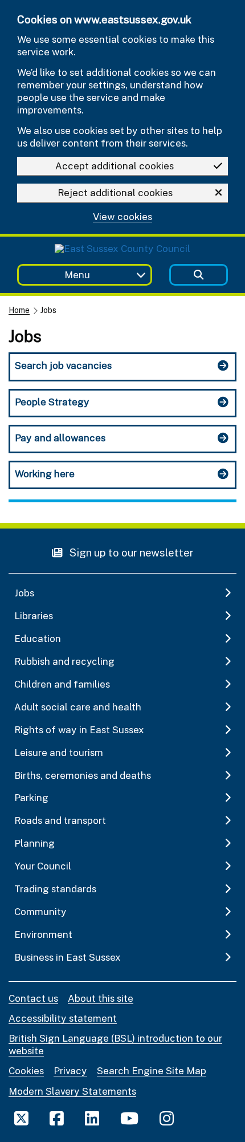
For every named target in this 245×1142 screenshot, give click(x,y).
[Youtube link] (129, 1118)
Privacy (70, 1070)
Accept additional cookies (114, 166)
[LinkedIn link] (92, 1118)
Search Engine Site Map (151, 1070)
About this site (100, 998)
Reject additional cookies (115, 192)
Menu (77, 275)
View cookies (122, 217)
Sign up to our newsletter (130, 552)
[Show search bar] (198, 275)
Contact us (33, 998)
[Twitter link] (21, 1118)
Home (19, 310)
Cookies (26, 1070)
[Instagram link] (166, 1118)
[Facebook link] (57, 1118)
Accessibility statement (63, 1018)
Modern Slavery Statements (72, 1091)
